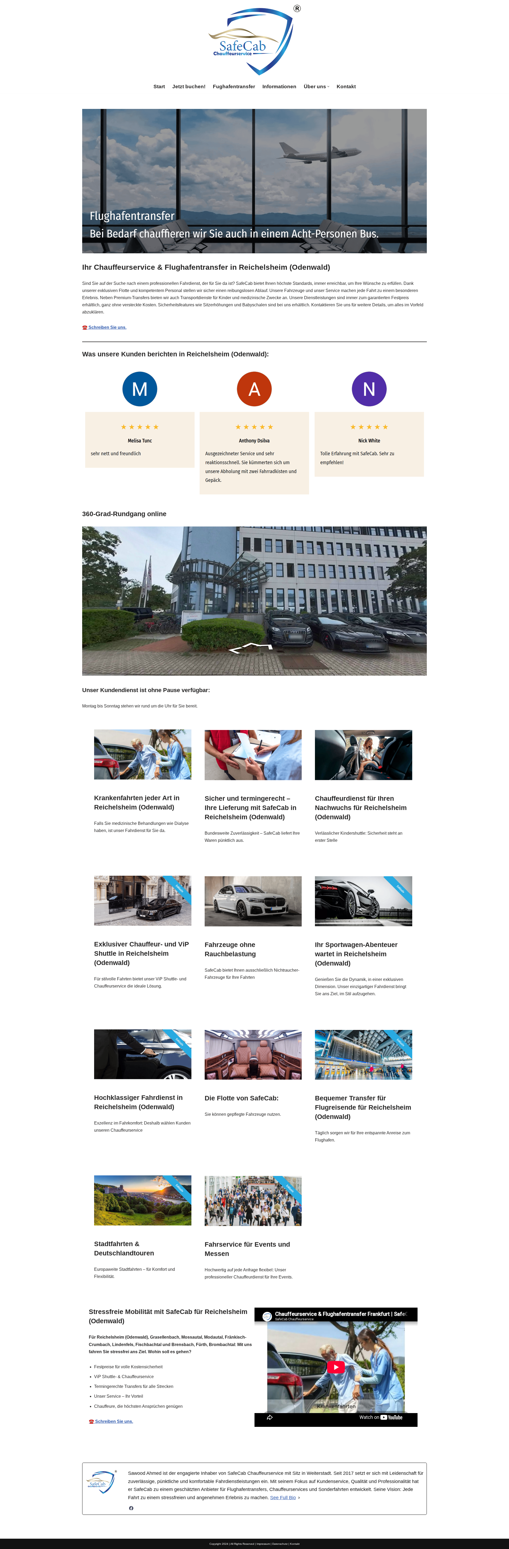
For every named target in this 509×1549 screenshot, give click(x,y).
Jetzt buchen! (188, 86)
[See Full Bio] (299, 1498)
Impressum (263, 1543)
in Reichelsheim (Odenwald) (307, 1446)
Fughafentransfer (234, 86)
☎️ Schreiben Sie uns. (104, 327)
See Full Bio (283, 1497)
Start (159, 86)
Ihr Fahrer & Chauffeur (235, 1446)
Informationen (279, 86)
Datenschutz (280, 1543)
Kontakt (346, 86)
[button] (328, 86)
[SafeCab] (254, 40)
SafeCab (182, 1446)
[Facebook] (131, 1508)
